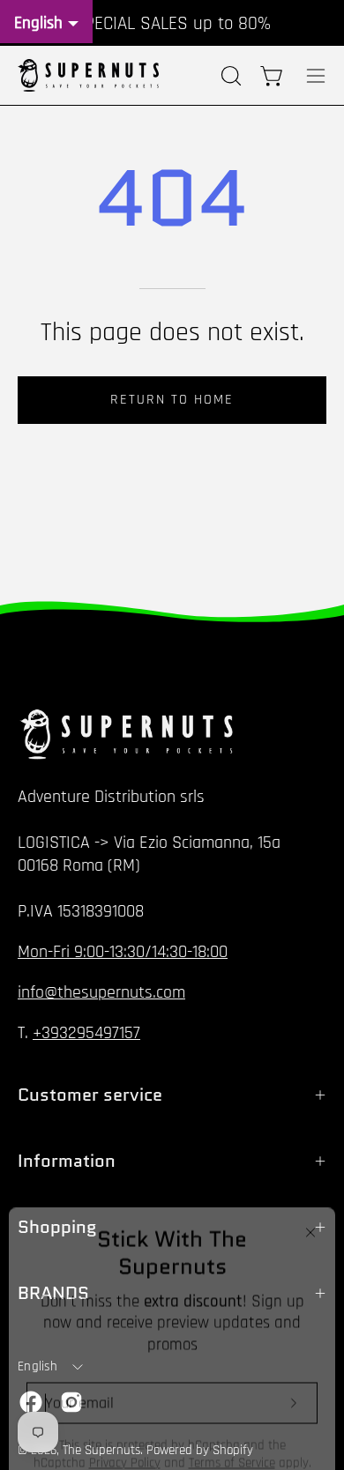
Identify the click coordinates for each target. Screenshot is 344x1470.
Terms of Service (232, 1437)
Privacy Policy (125, 1437)
